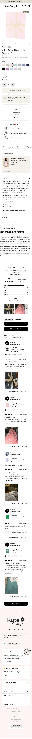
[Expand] (28, 636)
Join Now (7, 675)
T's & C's (16, 714)
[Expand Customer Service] (28, 683)
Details (4, 178)
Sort (13, 335)
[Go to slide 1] (15, 43)
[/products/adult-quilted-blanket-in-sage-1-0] (15, 65)
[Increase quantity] (13, 85)
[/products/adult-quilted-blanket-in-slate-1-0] (24, 65)
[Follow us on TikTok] (22, 629)
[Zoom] (29, 38)
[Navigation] (3, 6)
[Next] (29, 1)
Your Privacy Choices (16, 719)
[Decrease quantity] (4, 85)
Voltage (19, 711)
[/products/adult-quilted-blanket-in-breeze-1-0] (11, 69)
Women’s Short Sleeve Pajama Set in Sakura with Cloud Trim (19, 160)
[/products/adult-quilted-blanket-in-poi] (7, 69)
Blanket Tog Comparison (10, 222)
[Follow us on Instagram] (14, 629)
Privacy (16, 716)
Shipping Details (9, 147)
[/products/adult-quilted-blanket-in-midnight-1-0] (3, 69)
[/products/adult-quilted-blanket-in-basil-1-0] (20, 69)
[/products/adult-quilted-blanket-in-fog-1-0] (20, 65)
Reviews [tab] (8, 319)
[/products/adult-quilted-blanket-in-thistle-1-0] (15, 69)
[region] (16, 309)
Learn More (10, 100)
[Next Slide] (26, 309)
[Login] (26, 6)
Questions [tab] (18, 319)
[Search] (22, 6)
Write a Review (19, 329)
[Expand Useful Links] (28, 691)
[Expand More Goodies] (28, 696)
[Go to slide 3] (17, 117)
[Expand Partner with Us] (28, 704)
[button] (6, 47)
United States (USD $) (15, 727)
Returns (21, 147)
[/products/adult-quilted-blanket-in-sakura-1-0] (11, 65)
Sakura (4, 217)
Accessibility (16, 721)
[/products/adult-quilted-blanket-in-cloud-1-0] (3, 65)
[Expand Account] (28, 687)
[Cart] (29, 6)
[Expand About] (28, 700)
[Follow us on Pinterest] (18, 629)
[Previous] (2, 1)
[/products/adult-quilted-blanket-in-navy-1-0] (28, 65)
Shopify (14, 711)
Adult (4, 77)
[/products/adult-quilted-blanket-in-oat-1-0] (7, 65)
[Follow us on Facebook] (10, 629)
